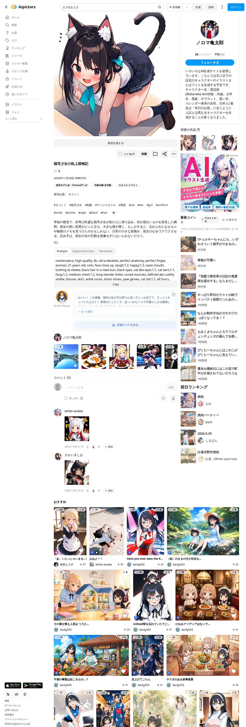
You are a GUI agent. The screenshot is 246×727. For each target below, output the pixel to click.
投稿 (211, 7)
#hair (104, 212)
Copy (116, 284)
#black (93, 212)
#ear (141, 205)
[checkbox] (66, 398)
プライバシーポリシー (16, 719)
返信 (110, 446)
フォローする (210, 62)
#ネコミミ (60, 205)
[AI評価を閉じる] (173, 294)
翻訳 (56, 242)
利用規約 (9, 714)
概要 (7, 700)
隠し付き (73, 398)
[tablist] (85, 251)
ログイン (236, 7)
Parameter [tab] (106, 251)
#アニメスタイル (105, 205)
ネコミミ (73, 194)
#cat (132, 205)
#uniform (162, 205)
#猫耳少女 (75, 205)
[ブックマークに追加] (155, 154)
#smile (58, 212)
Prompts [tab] (62, 251)
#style (82, 212)
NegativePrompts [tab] (83, 251)
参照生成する (116, 143)
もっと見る (87, 311)
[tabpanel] (116, 272)
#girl (150, 205)
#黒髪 (122, 205)
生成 (198, 7)
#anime (70, 212)
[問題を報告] (99, 446)
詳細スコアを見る (127, 325)
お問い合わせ (11, 710)
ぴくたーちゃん (13, 705)
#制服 (88, 205)
